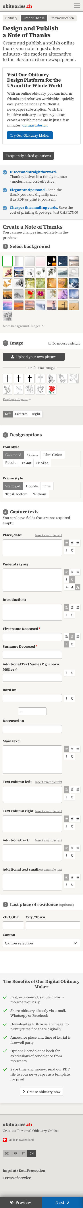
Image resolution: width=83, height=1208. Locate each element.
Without (39, 494)
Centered (21, 414)
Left (7, 414)
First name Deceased (21, 628)
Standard (12, 486)
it (23, 1153)
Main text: (11, 741)
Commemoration (62, 18)
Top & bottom (16, 494)
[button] (76, 6)
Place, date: (12, 534)
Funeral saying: (16, 564)
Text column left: (17, 781)
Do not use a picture (65, 344)
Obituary (11, 18)
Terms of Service (17, 1177)
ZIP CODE (11, 917)
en (32, 1153)
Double (32, 486)
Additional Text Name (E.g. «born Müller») (31, 667)
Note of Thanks (33, 18)
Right (36, 414)
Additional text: (16, 840)
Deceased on (13, 720)
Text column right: (19, 810)
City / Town (35, 917)
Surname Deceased (20, 646)
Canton (9, 934)
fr (15, 1153)
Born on (9, 689)
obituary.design (35, 125)
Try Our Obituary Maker (30, 135)
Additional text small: (21, 869)
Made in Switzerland (21, 1139)
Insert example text (48, 535)
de (7, 1153)
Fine (47, 486)
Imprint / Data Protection (24, 1170)
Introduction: (14, 599)
